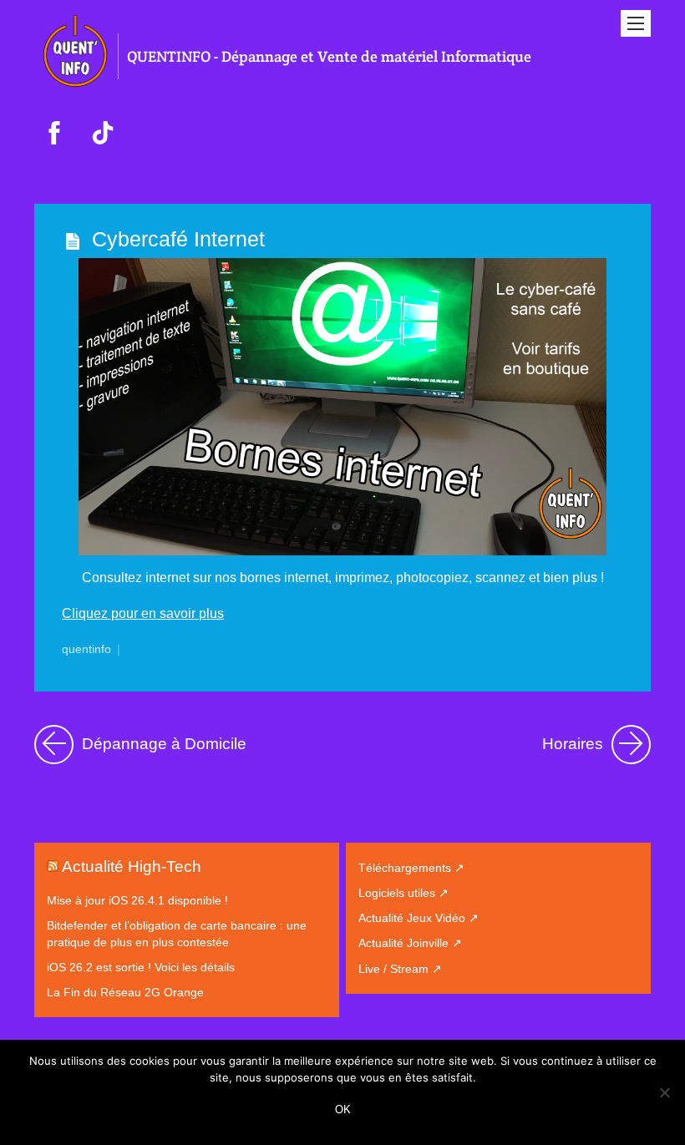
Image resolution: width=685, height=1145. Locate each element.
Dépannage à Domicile (162, 739)
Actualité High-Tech (131, 866)
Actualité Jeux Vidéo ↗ (418, 918)
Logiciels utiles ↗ (403, 892)
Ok (343, 1109)
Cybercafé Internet (178, 239)
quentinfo (86, 649)
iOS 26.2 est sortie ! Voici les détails (141, 967)
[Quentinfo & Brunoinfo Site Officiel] (76, 87)
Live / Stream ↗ (400, 968)
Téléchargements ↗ (411, 867)
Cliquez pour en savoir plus (143, 613)
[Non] (664, 1092)
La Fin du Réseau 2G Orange (125, 992)
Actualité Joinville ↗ (410, 943)
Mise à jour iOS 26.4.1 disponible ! (137, 900)
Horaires (596, 739)
